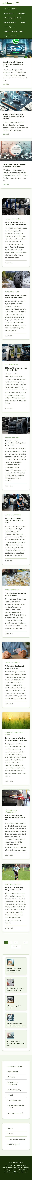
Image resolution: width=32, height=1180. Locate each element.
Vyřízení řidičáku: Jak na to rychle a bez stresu (15, 667)
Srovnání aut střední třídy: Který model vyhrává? (14, 888)
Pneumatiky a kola (9, 27)
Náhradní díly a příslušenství (13, 18)
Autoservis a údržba (10, 9)
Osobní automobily (10, 22)
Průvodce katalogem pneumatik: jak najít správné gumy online (15, 443)
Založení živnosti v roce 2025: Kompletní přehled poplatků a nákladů (13, 116)
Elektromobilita (8, 13)
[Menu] (17, 3)
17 (25, 942)
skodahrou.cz (8, 3)
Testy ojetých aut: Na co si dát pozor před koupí (15, 594)
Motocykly (21, 13)
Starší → (16, 947)
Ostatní (23, 22)
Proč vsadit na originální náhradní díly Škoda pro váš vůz (15, 817)
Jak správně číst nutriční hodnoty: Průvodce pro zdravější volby (14, 970)
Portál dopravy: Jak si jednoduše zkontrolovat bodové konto (14, 165)
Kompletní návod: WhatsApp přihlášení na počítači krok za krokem (13, 64)
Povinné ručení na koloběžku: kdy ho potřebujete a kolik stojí (16, 739)
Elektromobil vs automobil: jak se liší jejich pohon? (16, 369)
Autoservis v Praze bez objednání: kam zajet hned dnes (14, 520)
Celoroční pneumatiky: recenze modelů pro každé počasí (15, 296)
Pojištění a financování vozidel (13, 31)
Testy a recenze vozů (10, 36)
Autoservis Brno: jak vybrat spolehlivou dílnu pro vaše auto (15, 223)
